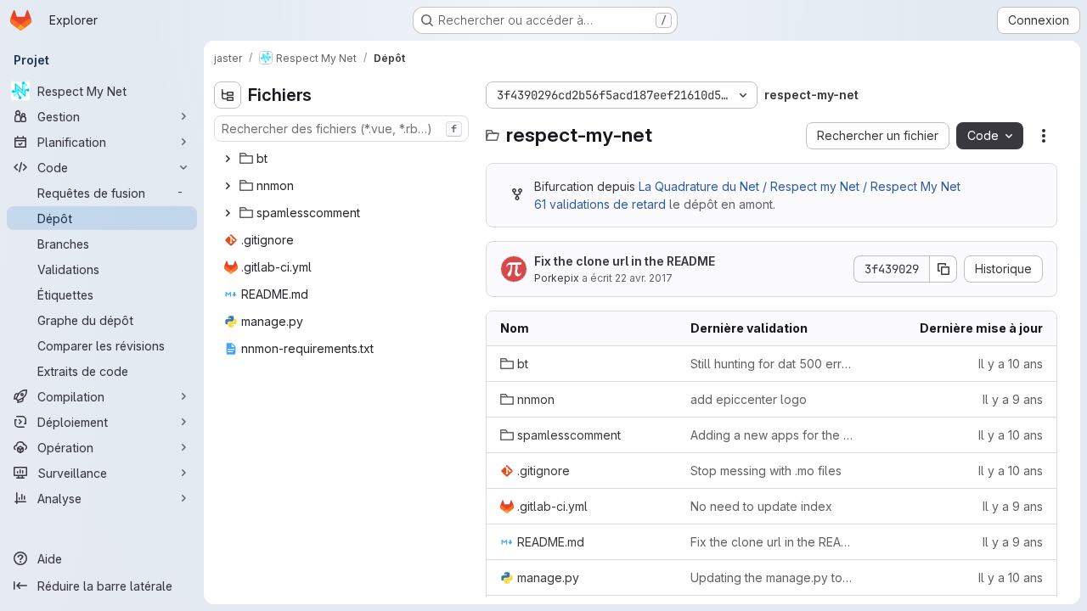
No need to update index (761, 506)
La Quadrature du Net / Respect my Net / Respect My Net (799, 186)
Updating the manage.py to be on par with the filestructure (771, 577)
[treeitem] (343, 158)
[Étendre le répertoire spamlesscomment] (227, 213)
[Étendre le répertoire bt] (227, 159)
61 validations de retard (600, 204)
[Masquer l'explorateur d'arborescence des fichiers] (227, 95)
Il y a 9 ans (1013, 399)
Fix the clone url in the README (624, 261)
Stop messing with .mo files (766, 470)
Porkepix (556, 278)
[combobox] (341, 128)
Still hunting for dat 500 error (771, 363)
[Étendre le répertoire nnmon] (227, 186)
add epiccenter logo (748, 399)
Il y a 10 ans (1010, 363)
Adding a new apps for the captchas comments (771, 435)
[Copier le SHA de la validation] (943, 269)
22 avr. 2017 (644, 278)
